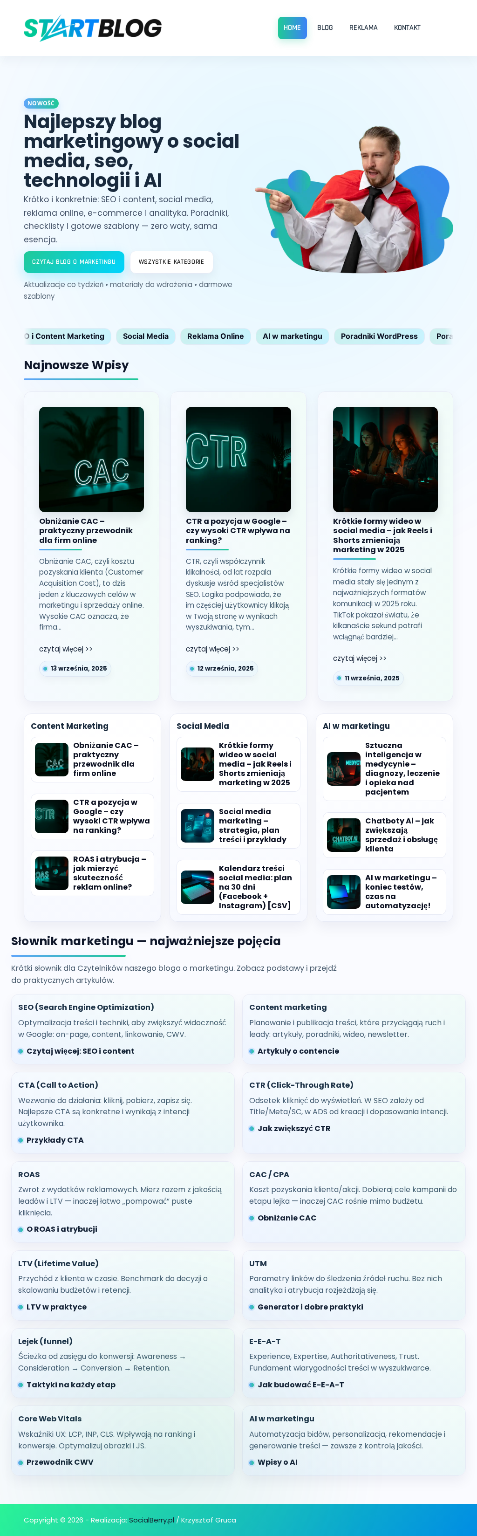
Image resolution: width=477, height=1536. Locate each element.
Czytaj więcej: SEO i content (81, 1051)
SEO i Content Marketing (59, 336)
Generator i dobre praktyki (310, 1307)
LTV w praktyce (57, 1307)
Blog (325, 28)
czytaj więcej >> (66, 649)
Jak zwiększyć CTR (294, 1128)
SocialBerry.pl (151, 1520)
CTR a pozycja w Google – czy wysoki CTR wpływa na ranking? (238, 531)
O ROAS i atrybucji (62, 1229)
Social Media (146, 336)
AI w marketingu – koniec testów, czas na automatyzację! (401, 892)
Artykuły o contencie (298, 1051)
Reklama (363, 28)
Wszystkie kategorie (171, 262)
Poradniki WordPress (379, 336)
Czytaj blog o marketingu (74, 262)
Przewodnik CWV (60, 1462)
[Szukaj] (443, 28)
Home (292, 28)
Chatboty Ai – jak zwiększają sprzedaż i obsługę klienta (401, 835)
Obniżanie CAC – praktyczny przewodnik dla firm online (86, 531)
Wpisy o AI (278, 1462)
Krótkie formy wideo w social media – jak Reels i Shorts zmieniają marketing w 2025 (382, 536)
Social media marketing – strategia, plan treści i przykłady (252, 825)
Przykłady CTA (55, 1140)
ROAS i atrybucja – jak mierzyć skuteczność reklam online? (109, 873)
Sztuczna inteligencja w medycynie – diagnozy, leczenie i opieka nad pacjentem (402, 769)
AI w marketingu (292, 336)
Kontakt (407, 28)
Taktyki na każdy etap (71, 1384)
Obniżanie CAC (287, 1218)
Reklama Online (215, 336)
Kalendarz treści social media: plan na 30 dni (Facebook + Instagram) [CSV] (255, 887)
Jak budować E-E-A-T (301, 1384)
